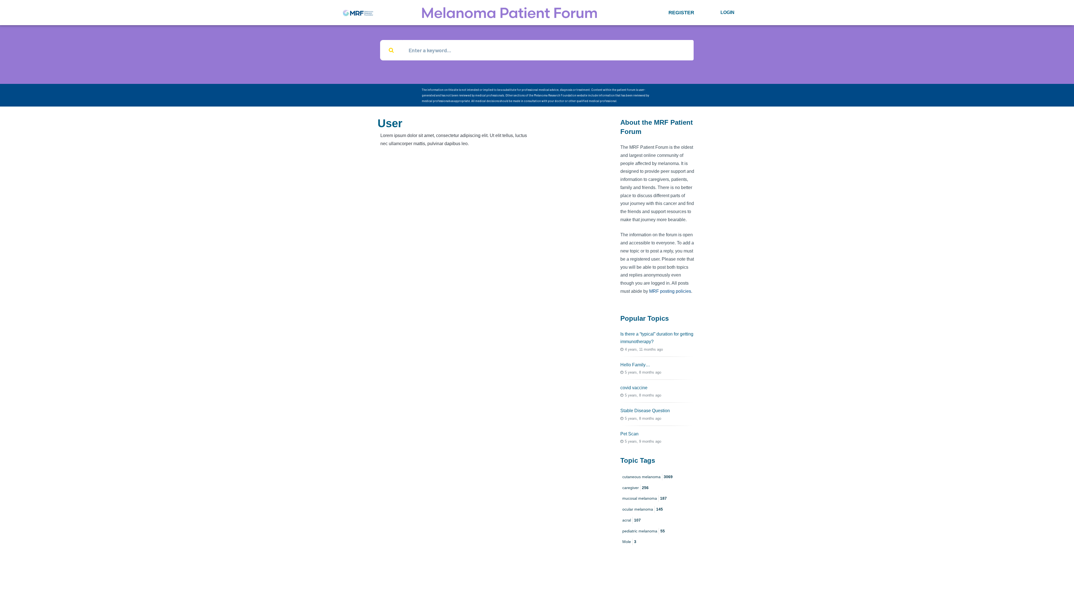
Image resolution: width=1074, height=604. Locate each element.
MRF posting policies (670, 291)
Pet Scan (629, 433)
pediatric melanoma (643, 531)
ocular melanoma (642, 509)
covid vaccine (633, 387)
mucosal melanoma (644, 498)
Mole (629, 541)
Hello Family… (635, 364)
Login (727, 12)
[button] (681, 12)
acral (631, 520)
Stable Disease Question (645, 410)
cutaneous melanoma (647, 477)
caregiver (635, 487)
